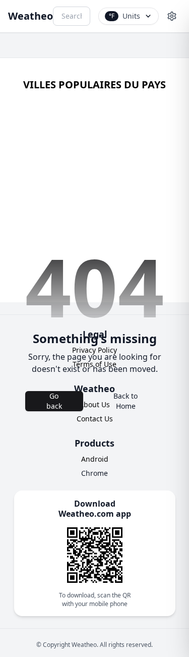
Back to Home (125, 401)
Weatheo (30, 16)
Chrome (94, 473)
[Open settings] (172, 16)
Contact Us (95, 418)
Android (94, 459)
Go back (54, 401)
